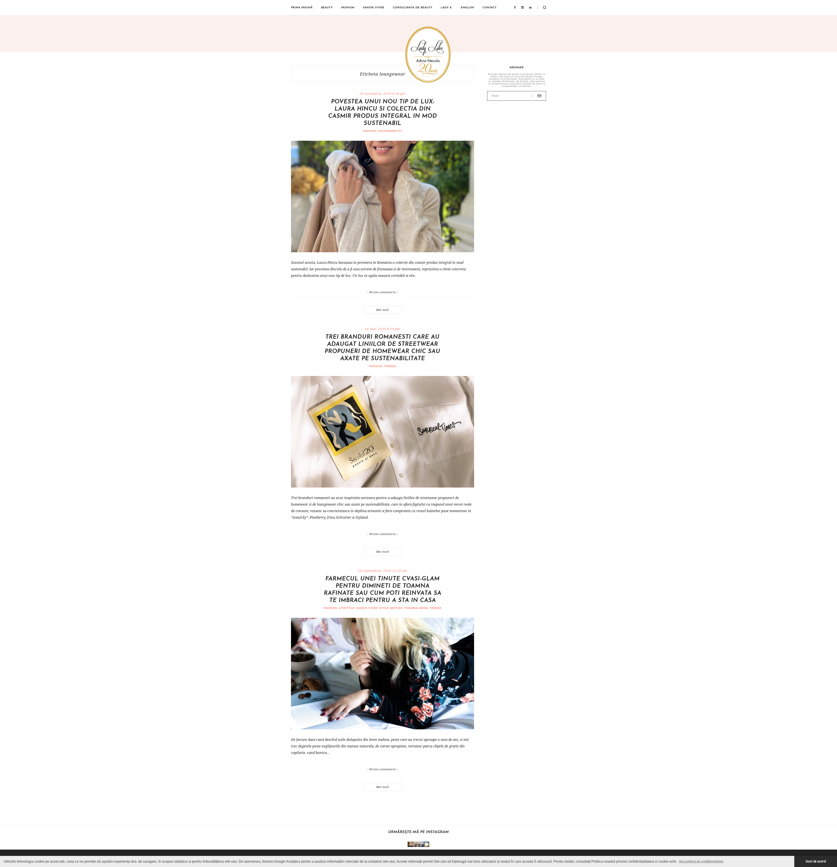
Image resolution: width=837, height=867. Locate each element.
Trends (390, 366)
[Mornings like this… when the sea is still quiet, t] (426, 844)
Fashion (347, 7)
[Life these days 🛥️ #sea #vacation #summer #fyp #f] (421, 844)
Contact (490, 7)
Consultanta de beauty (412, 7)
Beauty (327, 7)
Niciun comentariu (382, 292)
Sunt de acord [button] (816, 861)
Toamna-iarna (416, 608)
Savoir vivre (373, 7)
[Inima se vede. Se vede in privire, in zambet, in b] (415, 844)
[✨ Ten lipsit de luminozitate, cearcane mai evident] (410, 844)
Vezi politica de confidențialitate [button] (701, 861)
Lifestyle (346, 608)
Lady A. (446, 7)
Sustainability (390, 131)
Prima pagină (302, 7)
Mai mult (382, 310)
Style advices (391, 608)
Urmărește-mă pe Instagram (418, 832)
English (467, 7)
